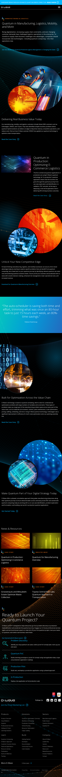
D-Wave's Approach (6, 741)
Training (3, 756)
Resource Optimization (28, 728)
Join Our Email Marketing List (13, 705)
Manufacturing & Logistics (50, 718)
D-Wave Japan (26, 763)
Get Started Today (8, 511)
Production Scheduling (28, 723)
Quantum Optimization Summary (31, 718)
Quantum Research (48, 723)
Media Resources (47, 751)
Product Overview (6, 718)
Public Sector (46, 721)
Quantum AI (46, 726)
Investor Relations (47, 753)
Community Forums (27, 746)
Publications (4, 751)
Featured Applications (7, 746)
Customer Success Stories (8, 744)
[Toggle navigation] (59, 7)
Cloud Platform (5, 721)
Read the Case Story (9, 139)
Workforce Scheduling (28, 721)
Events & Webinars (6, 753)
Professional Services (7, 726)
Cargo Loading (26, 730)
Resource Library (6, 749)
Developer (25, 741)
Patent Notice (45, 770)
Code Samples (26, 749)
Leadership (46, 741)
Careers (45, 744)
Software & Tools (6, 728)
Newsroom (46, 749)
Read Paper (51, 2)
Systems (3, 723)
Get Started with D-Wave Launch (12, 638)
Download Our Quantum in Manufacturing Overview (18, 284)
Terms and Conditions (34, 770)
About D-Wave (46, 739)
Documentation (26, 744)
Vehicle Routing (26, 726)
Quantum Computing (7, 739)
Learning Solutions (6, 730)
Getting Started (26, 739)
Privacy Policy (25, 770)
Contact (45, 756)
